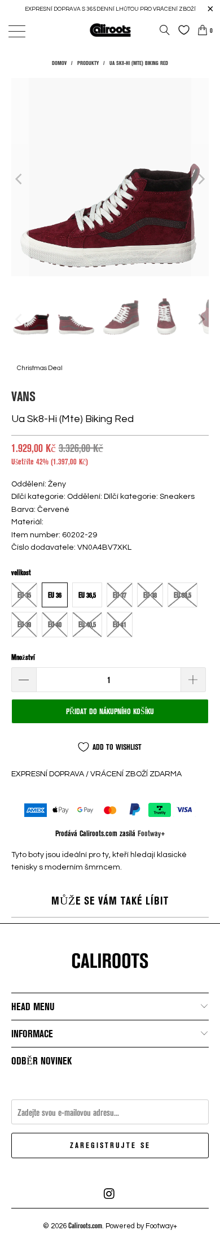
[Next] (200, 179)
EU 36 (54, 594)
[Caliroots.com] (110, 29)
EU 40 (54, 624)
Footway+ (151, 833)
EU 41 (119, 624)
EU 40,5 (87, 624)
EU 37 (119, 594)
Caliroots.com (85, 1225)
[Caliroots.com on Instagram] (109, 1194)
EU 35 (24, 594)
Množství (23, 657)
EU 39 (24, 624)
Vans (23, 396)
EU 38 (150, 594)
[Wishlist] (181, 30)
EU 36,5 (87, 594)
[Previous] (20, 179)
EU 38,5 (182, 594)
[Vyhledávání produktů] (164, 30)
